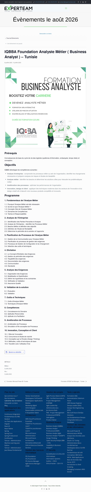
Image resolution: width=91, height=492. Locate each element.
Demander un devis (45, 33)
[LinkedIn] (83, 2)
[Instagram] (85, 2)
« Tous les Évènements (12, 38)
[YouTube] (81, 2)
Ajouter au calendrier (15, 352)
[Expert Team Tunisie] (18, 8)
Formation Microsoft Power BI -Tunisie (17, 381)
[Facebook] (78, 2)
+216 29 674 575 (52, 2)
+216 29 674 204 (39, 2)
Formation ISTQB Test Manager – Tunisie (73, 381)
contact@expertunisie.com (67, 2)
